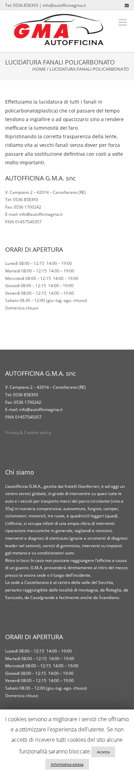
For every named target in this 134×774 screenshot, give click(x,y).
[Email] (127, 5)
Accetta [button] (103, 751)
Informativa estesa (67, 764)
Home (39, 69)
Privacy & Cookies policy (28, 432)
